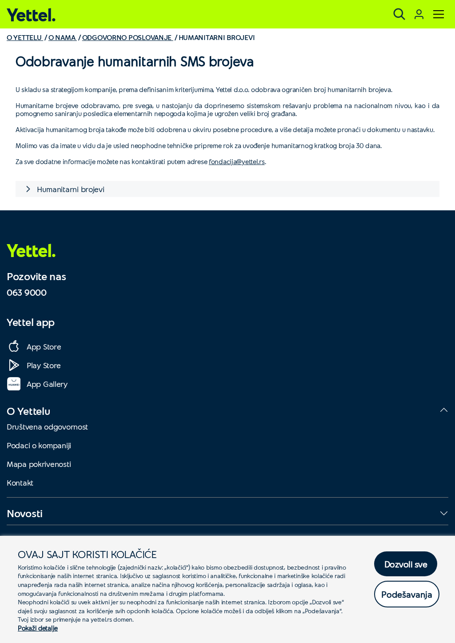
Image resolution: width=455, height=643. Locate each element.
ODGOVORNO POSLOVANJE (127, 37)
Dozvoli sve (405, 564)
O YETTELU (25, 37)
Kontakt (20, 482)
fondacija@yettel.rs (237, 161)
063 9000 (27, 292)
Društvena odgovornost (47, 426)
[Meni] (438, 14)
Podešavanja (406, 594)
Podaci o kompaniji (39, 445)
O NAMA (62, 37)
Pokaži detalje (38, 628)
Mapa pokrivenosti (39, 464)
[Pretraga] (399, 14)
